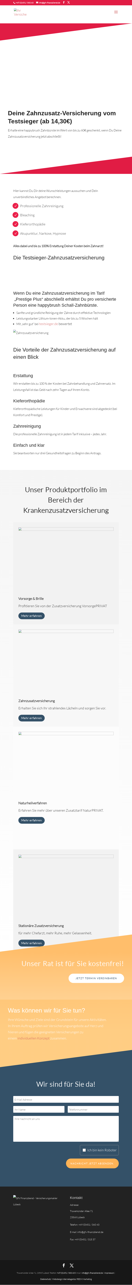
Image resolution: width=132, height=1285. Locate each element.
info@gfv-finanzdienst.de (90, 1232)
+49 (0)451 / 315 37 (85, 1239)
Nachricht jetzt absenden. (92, 1163)
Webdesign (57, 1279)
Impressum (109, 1273)
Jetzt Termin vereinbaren (96, 978)
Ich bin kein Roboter (102, 1150)
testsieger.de (48, 324)
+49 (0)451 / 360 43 (25, 2)
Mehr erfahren (31, 616)
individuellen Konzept (34, 1038)
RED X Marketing (84, 1279)
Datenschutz (45, 1279)
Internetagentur (69, 1279)
